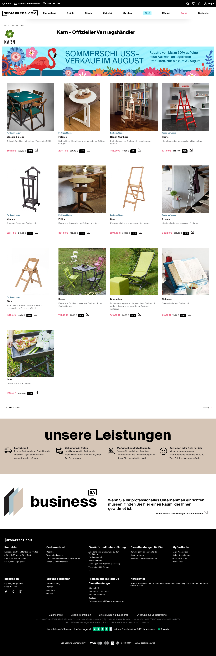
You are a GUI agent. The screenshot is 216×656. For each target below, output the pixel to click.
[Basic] (82, 283)
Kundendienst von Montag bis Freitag (21, 551)
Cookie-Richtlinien (81, 615)
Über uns (50, 551)
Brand (184, 13)
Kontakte (10, 547)
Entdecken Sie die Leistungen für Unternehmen (179, 513)
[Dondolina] (134, 283)
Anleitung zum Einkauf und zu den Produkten (103, 552)
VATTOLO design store (14, 561)
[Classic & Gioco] (30, 118)
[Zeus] (30, 363)
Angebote (50, 590)
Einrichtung (49, 13)
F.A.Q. (91, 570)
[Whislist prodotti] (193, 4)
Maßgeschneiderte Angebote (143, 558)
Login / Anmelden (180, 551)
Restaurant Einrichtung (98, 591)
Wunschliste (178, 561)
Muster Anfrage (137, 555)
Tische (89, 13)
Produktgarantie (95, 557)
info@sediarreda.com (124, 619)
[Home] (186, 118)
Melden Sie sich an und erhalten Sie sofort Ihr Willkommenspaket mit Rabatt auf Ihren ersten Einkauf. (169, 584)
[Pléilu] (82, 200)
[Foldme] (82, 118)
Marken (49, 586)
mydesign (13, 583)
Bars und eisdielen (96, 594)
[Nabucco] (186, 283)
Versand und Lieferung (98, 567)
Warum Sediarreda (54, 555)
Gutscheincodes (180, 558)
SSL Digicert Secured (145, 643)
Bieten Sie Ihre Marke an (57, 561)
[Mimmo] (30, 200)
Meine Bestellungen (182, 555)
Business (203, 13)
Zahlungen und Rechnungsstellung (104, 563)
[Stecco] (186, 200)
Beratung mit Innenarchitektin (144, 551)
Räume (166, 13)
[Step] (30, 283)
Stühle (70, 13)
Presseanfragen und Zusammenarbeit (63, 558)
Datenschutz (56, 615)
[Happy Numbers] (134, 118)
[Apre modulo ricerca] (187, 4)
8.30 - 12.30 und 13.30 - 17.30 (17, 555)
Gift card (50, 593)
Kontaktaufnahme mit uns (15, 558)
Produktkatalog (53, 583)
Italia (8, 3)
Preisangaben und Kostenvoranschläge (106, 601)
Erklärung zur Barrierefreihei (152, 615)
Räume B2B (93, 588)
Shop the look (10, 586)
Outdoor (128, 13)
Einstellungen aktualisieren (113, 615)
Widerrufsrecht (95, 560)
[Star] (134, 200)
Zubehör (108, 13)
